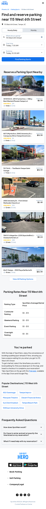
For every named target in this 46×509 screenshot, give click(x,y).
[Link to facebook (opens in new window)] (17, 495)
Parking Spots (15, 9)
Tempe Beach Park (29, 403)
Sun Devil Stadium (10, 403)
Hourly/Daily (12, 30)
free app (32, 371)
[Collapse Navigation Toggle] (43, 3)
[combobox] (23, 37)
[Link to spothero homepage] (23, 456)
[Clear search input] (42, 37)
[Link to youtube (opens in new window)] (28, 495)
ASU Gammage (9, 392)
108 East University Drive (13, 408)
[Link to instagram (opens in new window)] (21, 495)
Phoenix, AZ (5, 9)
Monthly (34, 30)
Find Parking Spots (23, 59)
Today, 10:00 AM (12, 53)
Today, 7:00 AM (12, 45)
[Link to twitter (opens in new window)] (25, 495)
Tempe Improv (25, 392)
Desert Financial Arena (31, 397)
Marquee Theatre (10, 397)
